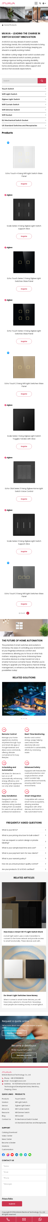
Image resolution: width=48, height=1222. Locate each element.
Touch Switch (8, 89)
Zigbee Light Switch (11, 99)
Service (5, 1106)
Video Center (7, 1136)
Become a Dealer (9, 1143)
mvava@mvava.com (18, 1081)
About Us (5, 1109)
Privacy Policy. (7, 1199)
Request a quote (14, 1033)
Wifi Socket (7, 115)
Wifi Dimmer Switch (11, 110)
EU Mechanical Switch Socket (15, 120)
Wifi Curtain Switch (10, 104)
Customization (7, 1149)
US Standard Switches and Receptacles (19, 125)
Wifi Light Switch (9, 94)
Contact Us (6, 1119)
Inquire (24, 183)
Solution (5, 1102)
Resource (5, 1112)
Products (13, 25)
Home (6, 25)
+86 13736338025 (17, 1078)
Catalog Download (9, 1132)
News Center (7, 1139)
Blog (3, 1116)
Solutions (5, 1146)
